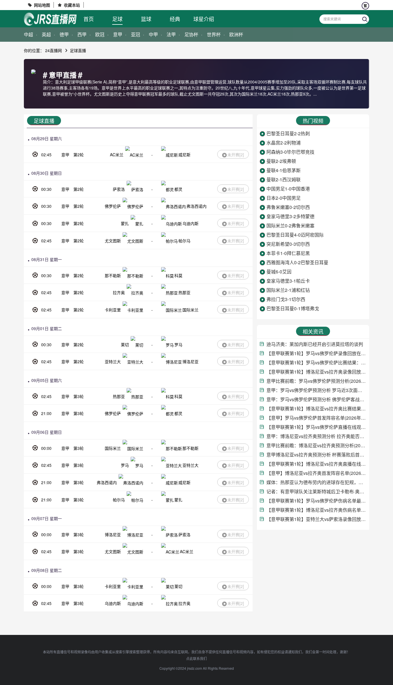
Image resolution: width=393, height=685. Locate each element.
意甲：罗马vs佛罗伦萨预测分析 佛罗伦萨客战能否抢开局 (316, 399)
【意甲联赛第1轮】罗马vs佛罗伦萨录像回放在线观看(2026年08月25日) (316, 353)
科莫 (178, 275)
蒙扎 (125, 223)
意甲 (117, 34)
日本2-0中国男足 (283, 198)
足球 (117, 18)
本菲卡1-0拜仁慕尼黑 (288, 253)
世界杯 (214, 34)
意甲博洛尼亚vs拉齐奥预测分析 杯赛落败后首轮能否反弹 (316, 454)
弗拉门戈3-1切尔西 (285, 299)
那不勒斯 (113, 275)
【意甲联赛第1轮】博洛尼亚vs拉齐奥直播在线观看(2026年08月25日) (316, 464)
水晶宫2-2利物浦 (283, 142)
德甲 (64, 34)
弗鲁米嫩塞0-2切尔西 (288, 207)
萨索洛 (119, 189)
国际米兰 (190, 310)
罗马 (178, 344)
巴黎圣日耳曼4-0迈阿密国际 (295, 234)
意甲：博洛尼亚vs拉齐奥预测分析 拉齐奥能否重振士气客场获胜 (316, 436)
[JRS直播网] (50, 19)
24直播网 (53, 50)
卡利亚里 (113, 310)
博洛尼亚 (190, 361)
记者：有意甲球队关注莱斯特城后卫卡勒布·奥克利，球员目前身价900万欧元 (316, 491)
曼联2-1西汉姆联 (283, 179)
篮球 (146, 18)
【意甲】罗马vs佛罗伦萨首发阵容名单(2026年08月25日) (316, 417)
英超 (46, 34)
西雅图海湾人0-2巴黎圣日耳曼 (297, 262)
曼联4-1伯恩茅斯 (283, 170)
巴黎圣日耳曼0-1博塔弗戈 (292, 308)
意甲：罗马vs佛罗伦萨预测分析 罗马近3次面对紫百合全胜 (316, 390)
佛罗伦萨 (113, 206)
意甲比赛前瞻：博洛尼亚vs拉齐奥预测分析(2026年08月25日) (316, 445)
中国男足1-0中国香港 (288, 188)
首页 (88, 18)
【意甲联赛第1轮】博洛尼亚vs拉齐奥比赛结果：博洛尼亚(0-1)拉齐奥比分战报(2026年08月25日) (316, 408)
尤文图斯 (113, 240)
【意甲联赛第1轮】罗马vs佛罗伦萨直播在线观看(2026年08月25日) (316, 427)
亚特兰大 (113, 361)
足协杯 (191, 34)
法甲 (171, 34)
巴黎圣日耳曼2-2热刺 (288, 133)
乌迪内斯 (190, 223)
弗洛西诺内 (196, 206)
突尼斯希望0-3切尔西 (288, 244)
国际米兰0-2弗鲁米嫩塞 (290, 225)
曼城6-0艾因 (278, 271)
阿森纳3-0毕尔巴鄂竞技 (290, 152)
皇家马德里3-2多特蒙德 (290, 216)
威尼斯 (184, 154)
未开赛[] (235, 154)
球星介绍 (203, 18)
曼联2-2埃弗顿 (281, 161)
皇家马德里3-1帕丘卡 (288, 280)
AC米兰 (116, 154)
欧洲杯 (236, 34)
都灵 (178, 189)
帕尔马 (184, 240)
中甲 (153, 34)
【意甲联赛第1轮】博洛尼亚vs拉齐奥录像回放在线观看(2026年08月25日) (316, 371)
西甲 (82, 34)
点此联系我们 (196, 658)
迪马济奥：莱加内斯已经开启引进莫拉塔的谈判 (314, 344)
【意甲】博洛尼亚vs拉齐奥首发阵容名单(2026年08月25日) (316, 473)
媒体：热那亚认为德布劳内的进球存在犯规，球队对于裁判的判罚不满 (316, 482)
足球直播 (78, 50)
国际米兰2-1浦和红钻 (288, 290)
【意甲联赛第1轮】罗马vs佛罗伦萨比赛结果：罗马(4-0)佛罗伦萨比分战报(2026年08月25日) (316, 362)
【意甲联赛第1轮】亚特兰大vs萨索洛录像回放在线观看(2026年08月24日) (316, 519)
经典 (175, 18)
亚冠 (135, 34)
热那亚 (184, 292)
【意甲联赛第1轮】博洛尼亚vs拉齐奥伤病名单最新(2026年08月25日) (316, 510)
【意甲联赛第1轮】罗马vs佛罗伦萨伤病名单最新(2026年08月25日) (316, 500)
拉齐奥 (119, 292)
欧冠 (99, 34)
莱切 (125, 344)
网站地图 (42, 5)
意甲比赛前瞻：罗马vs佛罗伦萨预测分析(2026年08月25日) (316, 381)
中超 (28, 34)
